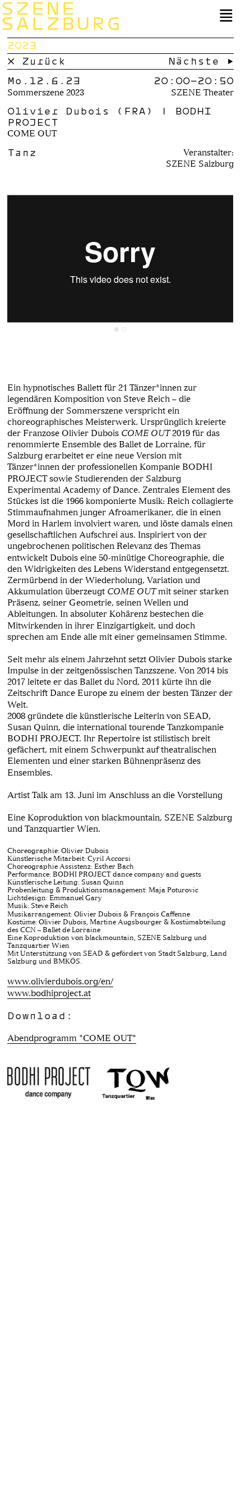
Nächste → (201, 60)
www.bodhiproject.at (49, 993)
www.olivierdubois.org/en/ (60, 981)
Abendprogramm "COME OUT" (71, 1038)
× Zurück (36, 60)
